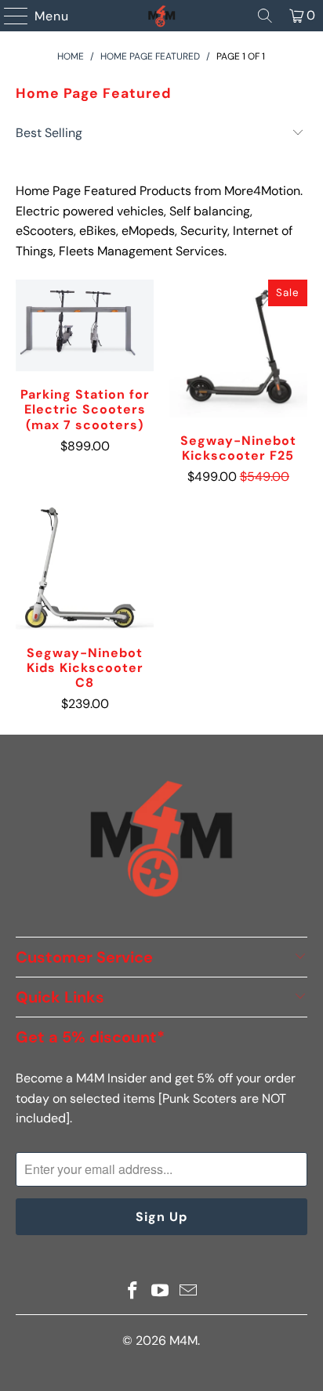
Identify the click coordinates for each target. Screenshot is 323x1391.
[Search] (265, 15)
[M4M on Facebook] (132, 1291)
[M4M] (161, 15)
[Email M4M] (189, 1291)
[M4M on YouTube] (160, 1291)
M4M (183, 1340)
